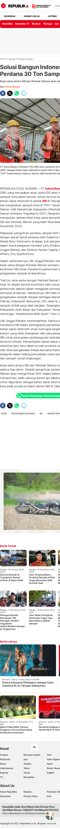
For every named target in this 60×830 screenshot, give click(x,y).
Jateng (52, 16)
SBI (44, 201)
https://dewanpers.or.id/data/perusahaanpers (25, 813)
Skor (49, 754)
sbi (41, 413)
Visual (27, 772)
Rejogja (12, 59)
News (3, 763)
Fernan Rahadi (12, 86)
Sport (49, 763)
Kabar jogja (32, 16)
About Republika (8, 791)
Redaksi (28, 791)
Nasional (10, 16)
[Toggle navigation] (3, 5)
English (50, 772)
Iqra (26, 759)
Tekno (27, 768)
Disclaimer (5, 796)
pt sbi (3, 413)
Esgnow (4, 772)
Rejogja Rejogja (25, 59)
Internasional (6, 768)
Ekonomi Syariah (32, 754)
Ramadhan (29, 777)
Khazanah (5, 759)
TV (1, 777)
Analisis (27, 763)
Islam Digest (53, 759)
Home (3, 59)
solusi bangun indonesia (23, 413)
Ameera (4, 754)
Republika (7, 23)
